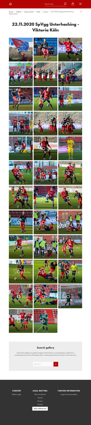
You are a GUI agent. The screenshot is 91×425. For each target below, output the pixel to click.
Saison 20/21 (29, 12)
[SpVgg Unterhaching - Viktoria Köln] (21, 49)
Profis (38, 12)
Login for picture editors (69, 394)
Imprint (40, 398)
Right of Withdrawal (40, 408)
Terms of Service (40, 394)
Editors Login (16, 394)
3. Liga (45, 12)
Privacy (40, 401)
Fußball (18, 12)
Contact (40, 404)
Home (11, 12)
